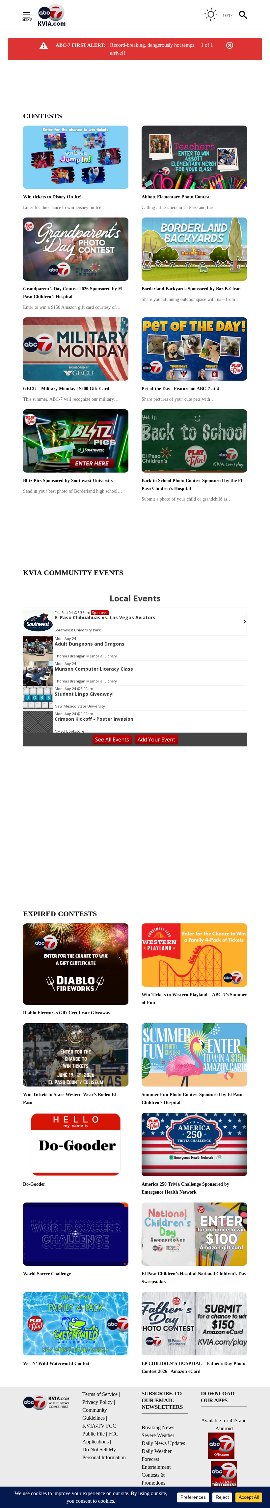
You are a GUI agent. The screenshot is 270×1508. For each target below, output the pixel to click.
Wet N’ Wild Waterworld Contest (56, 1363)
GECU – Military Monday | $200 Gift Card (66, 388)
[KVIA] (59, 14)
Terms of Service (100, 1394)
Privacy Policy (97, 1402)
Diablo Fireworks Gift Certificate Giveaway (66, 1012)
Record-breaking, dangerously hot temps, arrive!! (153, 49)
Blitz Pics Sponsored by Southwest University (68, 480)
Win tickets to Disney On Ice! (52, 196)
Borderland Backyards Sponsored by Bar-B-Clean (191, 288)
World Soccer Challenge (47, 1273)
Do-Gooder (34, 1184)
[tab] (135, 116)
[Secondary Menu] (31, 14)
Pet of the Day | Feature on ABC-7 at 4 (180, 388)
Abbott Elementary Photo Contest (176, 196)
